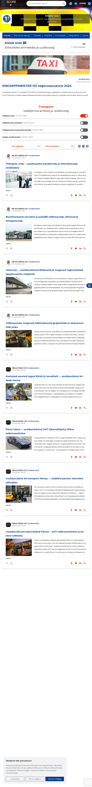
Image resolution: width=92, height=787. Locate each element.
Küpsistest (15, 779)
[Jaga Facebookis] (71, 195)
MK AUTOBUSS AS (26, 156)
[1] (79, 146)
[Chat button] (70, 3)
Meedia (7, 35)
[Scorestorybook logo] (13, 3)
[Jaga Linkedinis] (80, 195)
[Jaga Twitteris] (76, 195)
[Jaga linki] (84, 195)
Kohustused (60, 35)
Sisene (82, 3)
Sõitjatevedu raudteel (18, 123)
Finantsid (48, 35)
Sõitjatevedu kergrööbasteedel (23, 130)
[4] (87, 146)
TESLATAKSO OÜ (25, 368)
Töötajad (37, 35)
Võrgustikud (74, 35)
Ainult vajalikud (35, 779)
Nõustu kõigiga (54, 779)
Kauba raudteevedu (17, 137)
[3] (83, 146)
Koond (85, 35)
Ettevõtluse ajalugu (22, 35)
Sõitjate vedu (14, 116)
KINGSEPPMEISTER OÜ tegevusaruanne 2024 (37, 86)
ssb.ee (8, 190)
